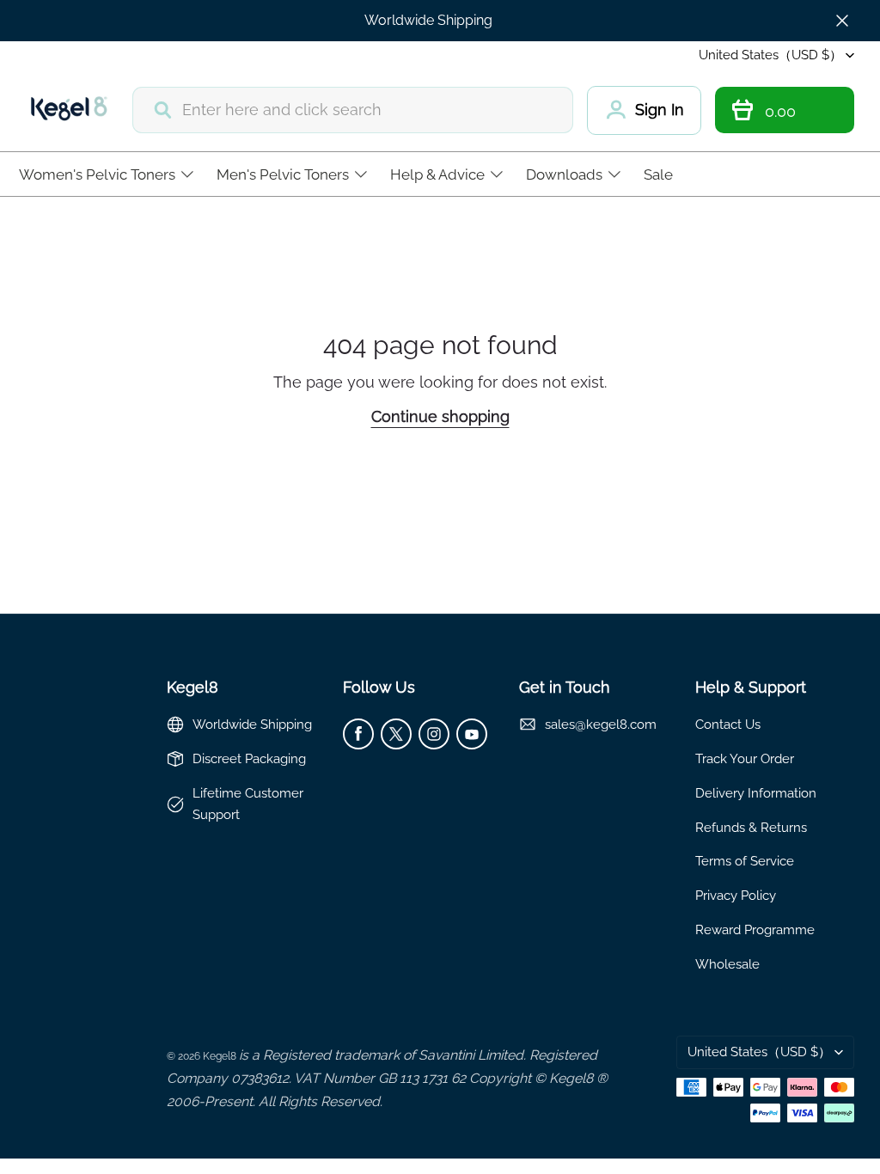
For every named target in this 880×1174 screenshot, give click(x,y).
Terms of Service (744, 860)
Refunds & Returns (751, 827)
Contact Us (728, 724)
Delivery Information (755, 793)
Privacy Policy (735, 895)
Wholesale (727, 964)
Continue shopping (440, 416)
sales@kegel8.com (601, 724)
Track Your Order (744, 758)
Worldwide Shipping (428, 20)
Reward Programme (755, 929)
